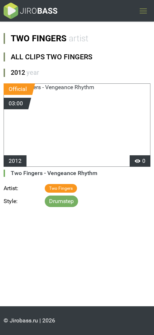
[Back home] (30, 11)
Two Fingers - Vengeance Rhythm (54, 173)
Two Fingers (61, 188)
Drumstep (61, 201)
